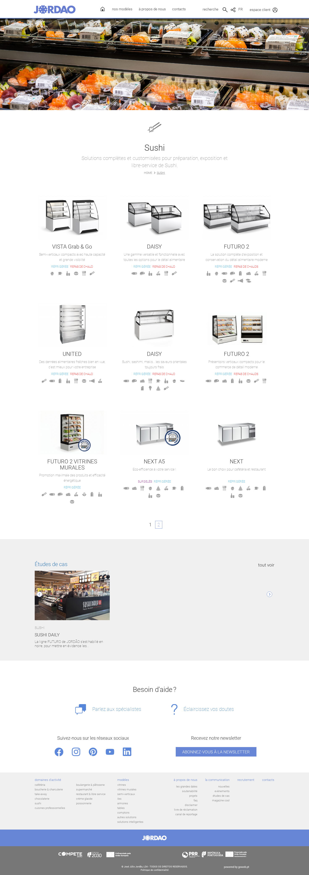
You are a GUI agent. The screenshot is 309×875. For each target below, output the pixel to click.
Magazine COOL (221, 800)
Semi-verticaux (126, 794)
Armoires (122, 803)
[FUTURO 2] (236, 217)
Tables (121, 808)
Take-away (41, 794)
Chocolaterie (42, 798)
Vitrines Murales (126, 789)
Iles (119, 798)
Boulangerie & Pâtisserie (90, 784)
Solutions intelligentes (130, 821)
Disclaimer (191, 805)
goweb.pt (243, 866)
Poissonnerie (83, 803)
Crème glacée (84, 798)
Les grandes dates (186, 786)
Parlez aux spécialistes (116, 709)
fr (240, 9)
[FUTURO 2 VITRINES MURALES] (72, 432)
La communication (217, 780)
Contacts (179, 9)
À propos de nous (152, 9)
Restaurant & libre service (91, 794)
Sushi (38, 803)
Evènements (222, 791)
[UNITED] (72, 325)
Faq (195, 800)
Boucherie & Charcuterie (49, 789)
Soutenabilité (189, 791)
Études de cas (51, 564)
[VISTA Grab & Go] (72, 217)
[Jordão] (55, 9)
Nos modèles (122, 9)
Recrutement (245, 780)
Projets (193, 795)
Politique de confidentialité (155, 870)
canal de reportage (186, 814)
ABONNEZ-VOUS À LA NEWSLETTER (216, 751)
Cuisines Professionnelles (50, 808)
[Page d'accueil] (101, 9)
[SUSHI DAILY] (72, 596)
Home (148, 172)
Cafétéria (40, 784)
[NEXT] (236, 432)
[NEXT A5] (154, 432)
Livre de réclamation (185, 809)
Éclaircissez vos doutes (209, 709)
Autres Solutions (126, 817)
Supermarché (84, 789)
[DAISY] (154, 217)
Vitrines (121, 784)
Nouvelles (224, 786)
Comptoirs (123, 812)
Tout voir (266, 565)
